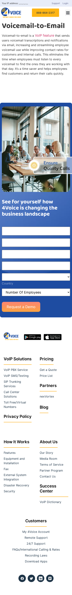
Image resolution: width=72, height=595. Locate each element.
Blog (44, 407)
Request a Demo (21, 307)
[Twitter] (31, 578)
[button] (68, 13)
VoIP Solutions (18, 358)
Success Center (48, 488)
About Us (49, 441)
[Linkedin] (40, 578)
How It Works (16, 441)
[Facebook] (22, 578)
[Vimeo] (50, 578)
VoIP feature (44, 35)
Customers (36, 520)
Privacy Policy (18, 416)
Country (7, 283)
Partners (48, 385)
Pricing (47, 358)
